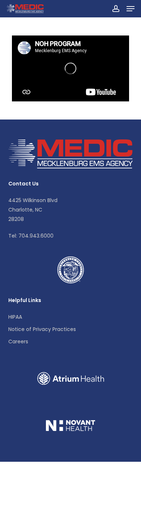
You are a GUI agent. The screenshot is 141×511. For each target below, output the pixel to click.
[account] (115, 8)
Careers (18, 341)
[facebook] (30, 499)
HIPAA (15, 317)
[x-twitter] (14, 499)
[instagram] (65, 499)
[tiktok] (83, 499)
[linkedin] (46, 499)
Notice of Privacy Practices (42, 329)
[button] (130, 8)
